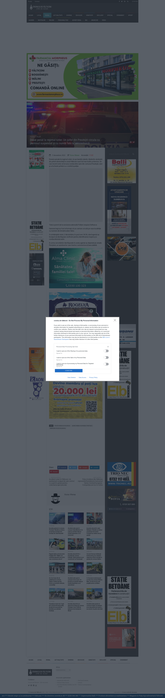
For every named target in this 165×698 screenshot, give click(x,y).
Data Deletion (72, 377)
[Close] (115, 321)
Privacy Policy (93, 377)
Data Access (82, 377)
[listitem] (82, 347)
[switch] (106, 351)
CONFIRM (68, 370)
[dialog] (82, 349)
